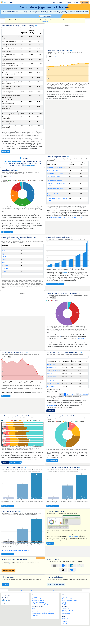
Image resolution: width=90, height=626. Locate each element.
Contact (64, 620)
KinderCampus (51, 386)
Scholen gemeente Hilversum (55, 284)
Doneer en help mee (8, 570)
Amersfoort (5, 265)
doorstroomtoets (51, 405)
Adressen (34, 597)
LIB (60, 336)
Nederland (41, 602)
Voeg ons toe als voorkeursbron (56, 584)
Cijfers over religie (7, 232)
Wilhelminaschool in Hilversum (55, 173)
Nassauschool (51, 364)
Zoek (53, 2)
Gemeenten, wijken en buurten (40, 599)
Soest (3, 262)
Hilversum (5, 248)
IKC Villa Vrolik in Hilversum (54, 191)
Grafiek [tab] (50, 56)
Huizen (4, 256)
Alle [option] (53, 297)
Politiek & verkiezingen (38, 617)
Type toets (72, 360)
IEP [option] (9, 357)
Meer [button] (76, 2)
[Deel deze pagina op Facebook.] (63, 565)
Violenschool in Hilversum (54, 170)
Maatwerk (64, 621)
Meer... (49, 203)
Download (85, 2)
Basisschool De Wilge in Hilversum (56, 167)
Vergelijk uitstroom (15, 462)
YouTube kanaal (66, 623)
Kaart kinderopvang (67, 610)
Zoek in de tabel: (68, 357)
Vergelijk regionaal (7, 506)
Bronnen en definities (67, 599)
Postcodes (35, 600)
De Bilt (4, 259)
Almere (4, 271)
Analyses (64, 597)
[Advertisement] (67, 37)
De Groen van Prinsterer (53, 370)
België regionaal (47, 604)
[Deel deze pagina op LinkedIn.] (72, 565)
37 (80, 394)
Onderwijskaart (66, 612)
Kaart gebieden (66, 608)
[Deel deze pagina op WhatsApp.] (80, 565)
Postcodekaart (66, 613)
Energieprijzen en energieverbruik (41, 612)
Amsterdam (5, 268)
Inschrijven (5, 584)
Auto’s (33, 608)
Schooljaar (65, 361)
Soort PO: (49, 297)
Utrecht (4, 274)
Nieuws (64, 602)
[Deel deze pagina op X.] (63, 570)
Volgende (85, 394)
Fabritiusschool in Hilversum (54, 176)
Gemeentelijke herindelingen (69, 600)
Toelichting (5, 462)
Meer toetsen (6, 396)
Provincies (35, 602)
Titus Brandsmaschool (53, 383)
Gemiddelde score (81, 360)
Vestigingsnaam (51, 361)
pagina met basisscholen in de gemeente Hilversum (15, 550)
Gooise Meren (6, 251)
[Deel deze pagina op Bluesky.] (72, 570)
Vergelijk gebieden (52, 460)
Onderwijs (5, 151)
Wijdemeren (5, 254)
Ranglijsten (65, 604)
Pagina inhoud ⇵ (46, 16)
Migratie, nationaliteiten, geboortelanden (43, 613)
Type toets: (4, 357)
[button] (36, 26)
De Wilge (49, 373)
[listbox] (54, 297)
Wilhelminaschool (52, 367)
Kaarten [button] (69, 2)
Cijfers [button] (60, 2)
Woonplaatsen (42, 600)
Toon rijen (51, 391)
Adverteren (65, 618)
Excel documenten (73, 536)
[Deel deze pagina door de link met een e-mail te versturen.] (54, 565)
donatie (9, 564)
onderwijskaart (58, 20)
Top (80, 590)
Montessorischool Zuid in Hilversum (56, 188)
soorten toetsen (82, 338)
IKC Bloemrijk (50, 380)
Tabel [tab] (55, 56)
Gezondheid (35, 610)
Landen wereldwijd (37, 604)
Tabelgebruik (50, 410)
